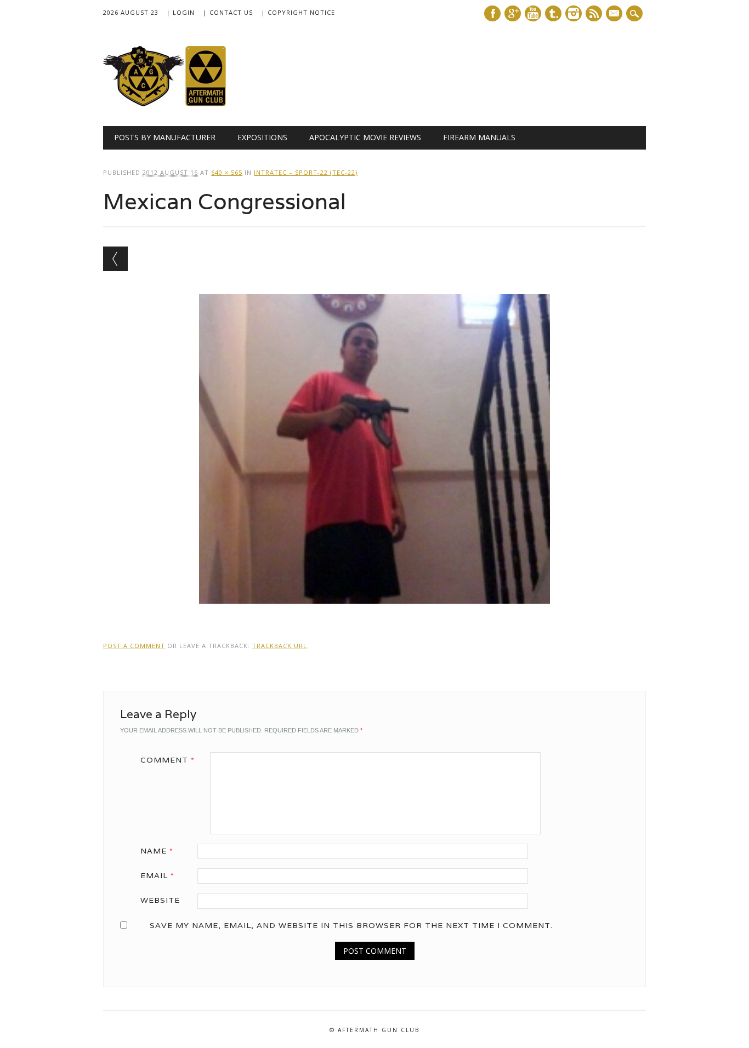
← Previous (115, 259)
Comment (167, 760)
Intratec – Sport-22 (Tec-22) (306, 172)
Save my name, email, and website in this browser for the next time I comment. (351, 925)
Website (160, 900)
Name (156, 851)
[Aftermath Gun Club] (185, 103)
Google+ (512, 13)
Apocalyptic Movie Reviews (365, 137)
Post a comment (134, 646)
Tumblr (553, 13)
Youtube (533, 13)
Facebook (492, 13)
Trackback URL (279, 646)
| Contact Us (228, 12)
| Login (180, 12)
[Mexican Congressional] (374, 614)
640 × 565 (226, 172)
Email (157, 875)
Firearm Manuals (479, 137)
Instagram (573, 13)
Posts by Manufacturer (164, 137)
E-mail (615, 14)
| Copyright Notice (298, 12)
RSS (594, 13)
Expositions (262, 137)
